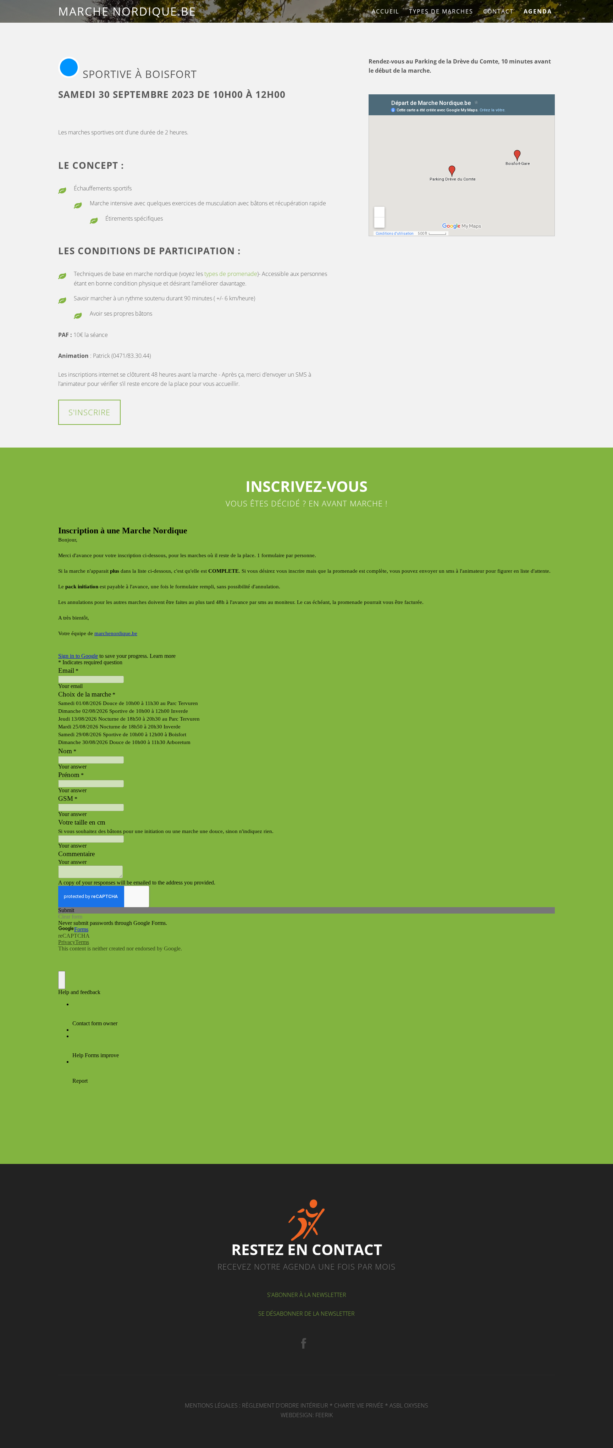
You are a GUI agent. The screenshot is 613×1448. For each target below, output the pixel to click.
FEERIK (324, 1415)
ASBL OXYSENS (409, 1405)
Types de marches (441, 11)
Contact (498, 11)
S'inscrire (89, 412)
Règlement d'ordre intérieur (285, 1405)
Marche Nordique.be (127, 11)
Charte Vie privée (358, 1405)
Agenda (538, 11)
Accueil (385, 11)
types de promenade (230, 274)
